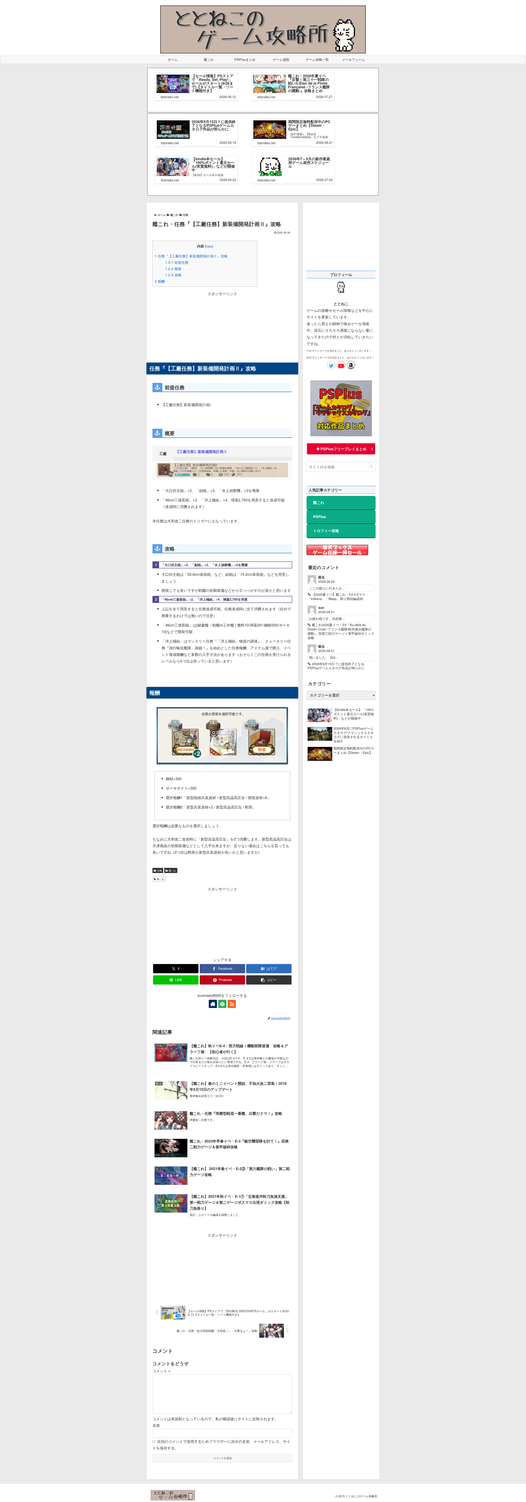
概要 (173, 268)
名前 (156, 1425)
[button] (269, 980)
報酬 (160, 281)
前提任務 (176, 262)
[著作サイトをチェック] (213, 1004)
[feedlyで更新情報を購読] (222, 1004)
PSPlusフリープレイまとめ (344, 449)
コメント (161, 1370)
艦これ (172, 870)
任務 (159, 870)
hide (209, 246)
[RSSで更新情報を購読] (232, 1004)
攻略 (173, 274)
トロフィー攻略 (326, 530)
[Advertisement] (222, 325)
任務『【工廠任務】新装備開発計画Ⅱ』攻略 (191, 255)
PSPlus (319, 516)
